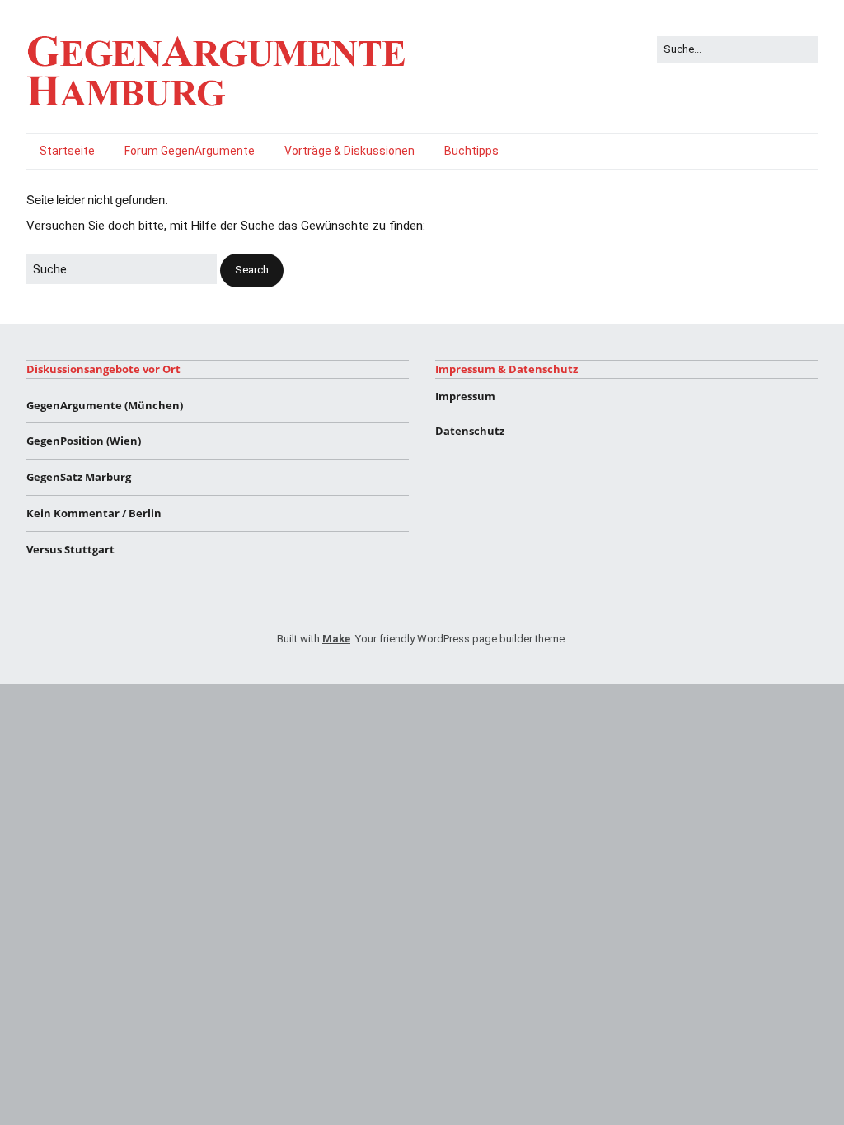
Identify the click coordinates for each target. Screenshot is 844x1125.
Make (336, 639)
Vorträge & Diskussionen (349, 150)
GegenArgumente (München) (104, 405)
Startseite (67, 150)
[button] (252, 270)
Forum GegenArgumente (189, 150)
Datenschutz (469, 430)
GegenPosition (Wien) (83, 440)
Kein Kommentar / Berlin (94, 513)
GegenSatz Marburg (78, 476)
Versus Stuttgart (70, 549)
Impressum (465, 396)
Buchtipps (471, 150)
